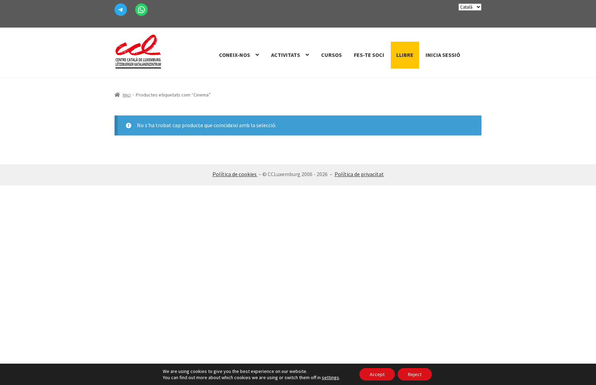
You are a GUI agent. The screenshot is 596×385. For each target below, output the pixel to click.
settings (330, 377)
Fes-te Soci (369, 54)
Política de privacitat (359, 174)
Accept (377, 374)
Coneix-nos (234, 54)
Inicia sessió (443, 54)
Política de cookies (235, 174)
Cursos (331, 54)
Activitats (285, 54)
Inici (127, 95)
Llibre (405, 54)
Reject (414, 374)
